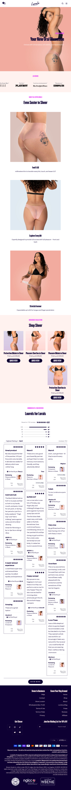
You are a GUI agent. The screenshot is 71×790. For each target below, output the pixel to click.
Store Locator (40, 701)
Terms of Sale (40, 712)
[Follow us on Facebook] (9, 727)
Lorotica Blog (62, 705)
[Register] (40, 726)
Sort (21, 441)
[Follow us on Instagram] (14, 727)
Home (65, 695)
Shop (65, 698)
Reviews (64, 712)
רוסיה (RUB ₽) (62, 740)
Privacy (42, 715)
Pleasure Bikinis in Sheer (57, 353)
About (65, 701)
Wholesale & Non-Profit (37, 705)
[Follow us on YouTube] (19, 732)
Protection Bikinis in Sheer (13, 353)
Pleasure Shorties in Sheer (35, 353)
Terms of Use (40, 708)
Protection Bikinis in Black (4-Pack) (53, 602)
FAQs (43, 695)
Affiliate (64, 715)
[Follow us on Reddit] (14, 732)
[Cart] (5, 3)
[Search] (62, 3)
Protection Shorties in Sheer (57, 389)
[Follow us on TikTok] (19, 727)
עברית (53, 740)
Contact (42, 698)
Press (65, 708)
